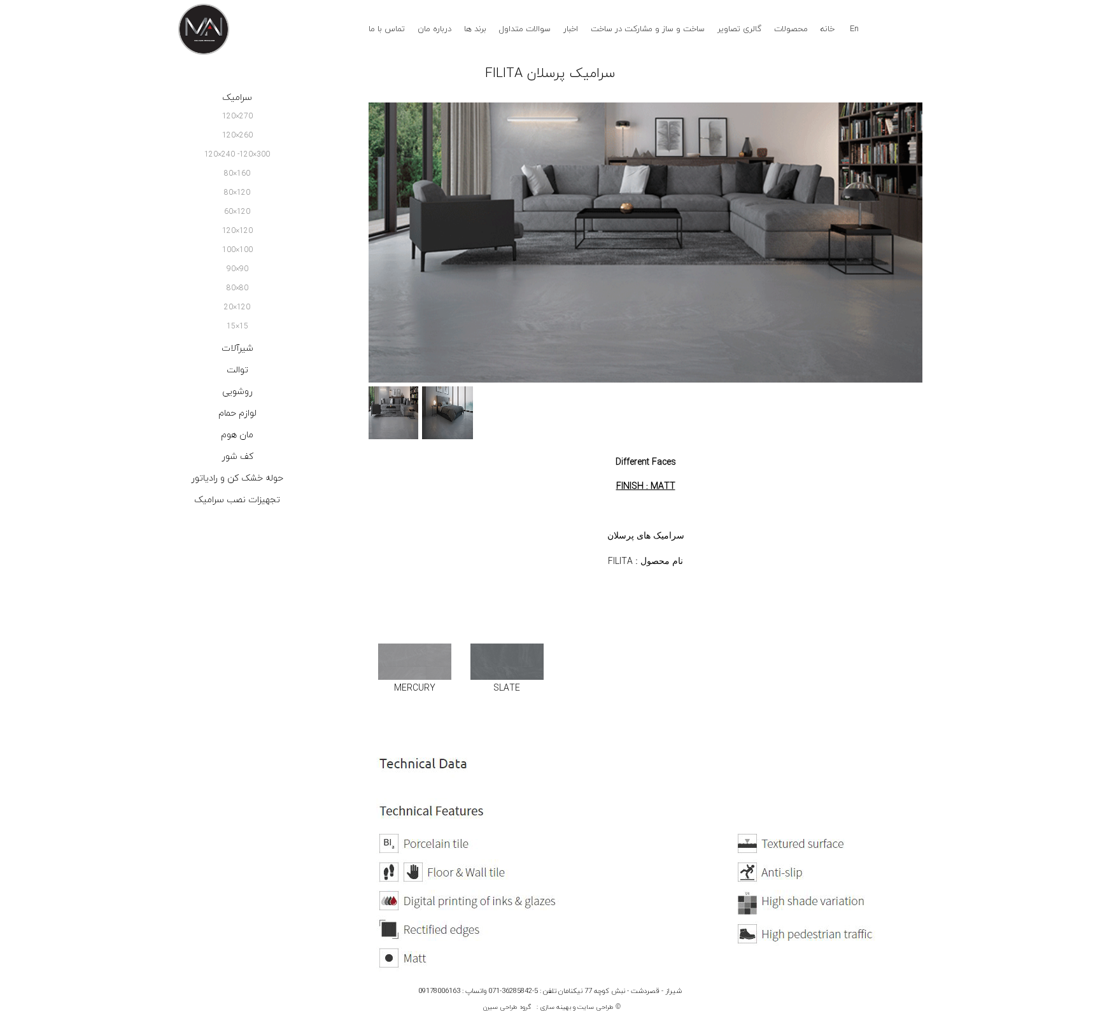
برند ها (475, 29)
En (854, 29)
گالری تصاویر (739, 29)
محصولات (791, 29)
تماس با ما (387, 29)
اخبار (570, 29)
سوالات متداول (525, 29)
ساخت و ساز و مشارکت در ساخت (648, 29)
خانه (828, 29)
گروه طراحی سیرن (507, 1007)
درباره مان (434, 29)
